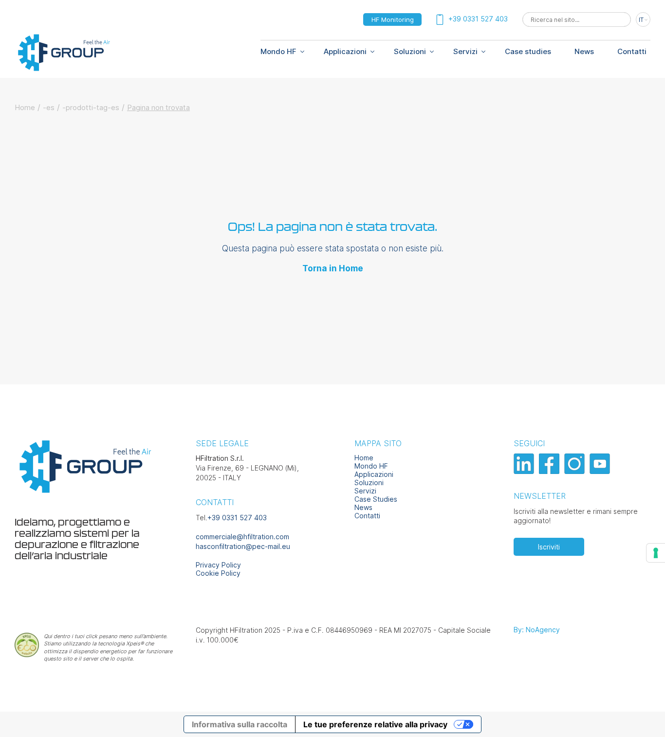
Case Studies (375, 499)
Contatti (632, 51)
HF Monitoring (392, 19)
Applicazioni (345, 51)
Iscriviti (549, 547)
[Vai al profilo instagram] (575, 471)
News (584, 51)
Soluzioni (410, 51)
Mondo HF (371, 466)
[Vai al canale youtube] (601, 471)
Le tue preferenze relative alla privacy (375, 724)
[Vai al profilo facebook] (550, 471)
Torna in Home (332, 268)
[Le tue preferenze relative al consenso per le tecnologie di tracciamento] (656, 553)
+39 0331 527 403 (237, 517)
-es (49, 107)
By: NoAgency (537, 629)
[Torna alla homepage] (63, 70)
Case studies (528, 51)
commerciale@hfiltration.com (242, 536)
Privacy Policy (218, 565)
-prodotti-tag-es (90, 107)
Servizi (465, 51)
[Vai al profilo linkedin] (525, 471)
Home (25, 107)
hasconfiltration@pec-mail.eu (243, 546)
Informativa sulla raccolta (239, 724)
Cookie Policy (218, 573)
